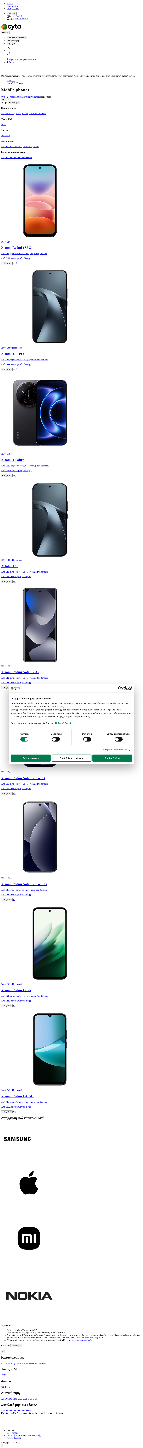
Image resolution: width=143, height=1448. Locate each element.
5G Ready (5, 135)
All (2, 146)
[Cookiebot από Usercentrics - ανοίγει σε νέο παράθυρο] (120, 688)
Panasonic (33, 113)
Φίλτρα (7, 100)
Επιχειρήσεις (12, 6)
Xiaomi (25, 113)
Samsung (11, 113)
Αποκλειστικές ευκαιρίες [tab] (27, 97)
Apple (4, 113)
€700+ (36, 146)
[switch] (56, 739)
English (19, 16)
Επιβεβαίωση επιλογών (71, 758)
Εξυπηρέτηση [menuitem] (13, 41)
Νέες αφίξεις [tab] (45, 97)
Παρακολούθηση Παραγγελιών (22, 59)
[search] (9, 50)
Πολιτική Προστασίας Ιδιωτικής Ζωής (24, 1435)
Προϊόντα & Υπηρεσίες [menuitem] (17, 38)
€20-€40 (15, 157)
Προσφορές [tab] (11, 97)
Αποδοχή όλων (112, 758)
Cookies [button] (10, 1430)
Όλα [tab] (3, 97)
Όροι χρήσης (12, 1433)
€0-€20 (7, 157)
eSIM (3, 124)
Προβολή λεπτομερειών (115, 749)
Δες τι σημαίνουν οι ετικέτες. (81, 1340)
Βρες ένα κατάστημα (18, 18)
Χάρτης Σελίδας (14, 1438)
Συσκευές (11, 80)
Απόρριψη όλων (31, 758)
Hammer (42, 113)
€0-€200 (8, 146)
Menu (6, 33)
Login (11, 62)
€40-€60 (23, 157)
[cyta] (12, 30)
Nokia (18, 113)
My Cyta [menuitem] (11, 44)
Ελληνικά (12, 13)
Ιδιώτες (10, 3)
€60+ (29, 157)
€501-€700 (27, 146)
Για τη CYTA (13, 8)
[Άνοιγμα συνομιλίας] (2, 1445)
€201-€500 (17, 146)
